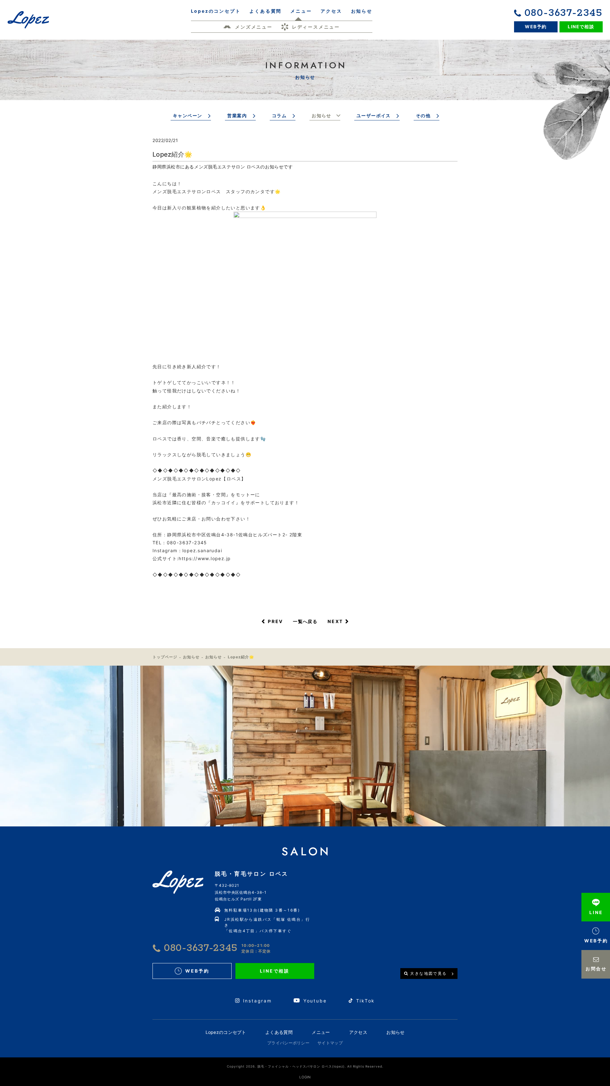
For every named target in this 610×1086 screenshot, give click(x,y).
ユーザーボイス (373, 115)
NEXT (335, 621)
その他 (423, 115)
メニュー (321, 1032)
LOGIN (305, 1077)
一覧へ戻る (305, 621)
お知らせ (321, 115)
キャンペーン (187, 115)
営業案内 (237, 115)
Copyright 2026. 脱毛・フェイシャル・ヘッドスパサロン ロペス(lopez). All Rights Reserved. (305, 1066)
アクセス (358, 1032)
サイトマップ (330, 1042)
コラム (279, 115)
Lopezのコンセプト (226, 1032)
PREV (275, 621)
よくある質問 (279, 1032)
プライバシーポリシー (288, 1042)
